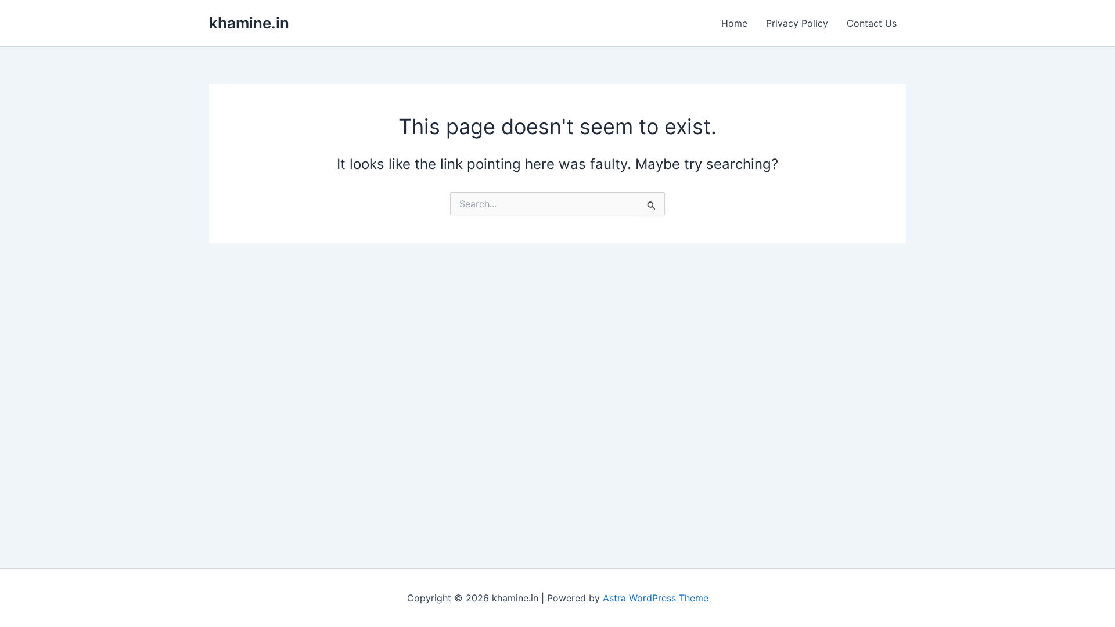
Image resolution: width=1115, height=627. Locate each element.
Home (734, 23)
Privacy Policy (797, 23)
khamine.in (249, 23)
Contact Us (872, 23)
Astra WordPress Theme (655, 598)
